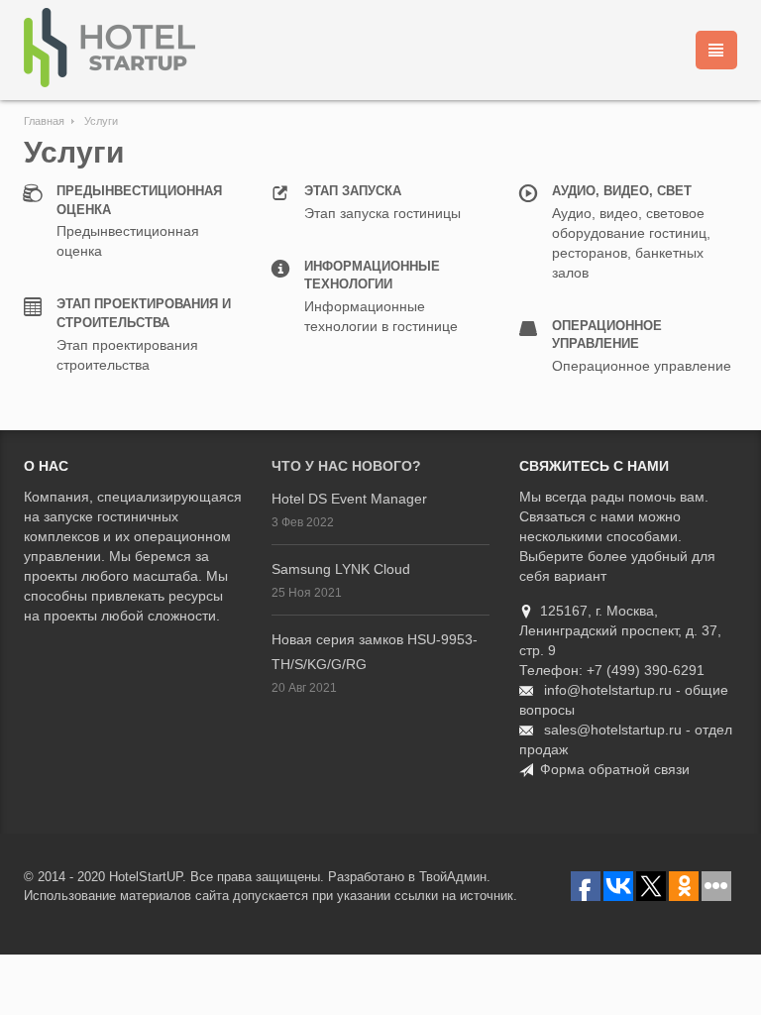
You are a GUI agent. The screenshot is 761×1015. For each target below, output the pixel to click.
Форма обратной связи (615, 769)
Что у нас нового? (346, 466)
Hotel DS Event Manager (349, 499)
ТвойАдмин (453, 876)
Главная (44, 121)
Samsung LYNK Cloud (341, 569)
